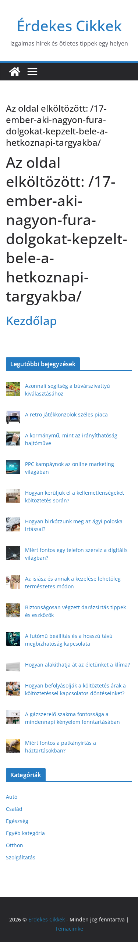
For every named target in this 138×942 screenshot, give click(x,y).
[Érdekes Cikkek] (15, 71)
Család (14, 808)
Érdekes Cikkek (69, 25)
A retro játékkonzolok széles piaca (66, 414)
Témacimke (69, 928)
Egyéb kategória (25, 833)
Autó (11, 796)
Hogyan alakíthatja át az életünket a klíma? (77, 664)
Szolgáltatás (20, 857)
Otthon (14, 845)
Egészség (17, 821)
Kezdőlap (31, 320)
